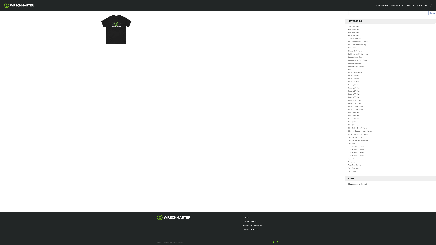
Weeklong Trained (354, 165)
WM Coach (352, 171)
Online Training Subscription (358, 134)
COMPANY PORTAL (251, 229)
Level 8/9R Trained (354, 100)
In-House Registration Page (358, 54)
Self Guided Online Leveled (358, 140)
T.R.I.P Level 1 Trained (356, 146)
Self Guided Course (355, 137)
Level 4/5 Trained (354, 88)
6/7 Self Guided (353, 35)
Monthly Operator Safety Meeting (360, 131)
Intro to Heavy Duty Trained (358, 60)
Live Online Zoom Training (357, 128)
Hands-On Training (355, 51)
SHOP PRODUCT (397, 5)
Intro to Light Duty (355, 63)
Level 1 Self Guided (355, 72)
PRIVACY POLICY (250, 221)
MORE (409, 5)
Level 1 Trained (353, 76)
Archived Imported (354, 39)
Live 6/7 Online (353, 122)
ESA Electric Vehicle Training (358, 42)
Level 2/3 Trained (354, 82)
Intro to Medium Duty (356, 66)
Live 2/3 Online (353, 112)
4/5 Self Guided (353, 32)
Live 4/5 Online (353, 119)
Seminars (351, 143)
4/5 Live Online (353, 29)
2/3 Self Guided (353, 26)
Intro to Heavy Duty (355, 57)
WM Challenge (353, 168)
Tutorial (351, 159)
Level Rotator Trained (355, 106)
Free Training (352, 48)
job (349, 69)
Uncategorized (353, 162)
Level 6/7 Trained (354, 94)
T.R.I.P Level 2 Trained (356, 153)
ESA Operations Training (357, 45)
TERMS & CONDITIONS (253, 225)
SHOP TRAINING (382, 5)
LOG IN (419, 5)
